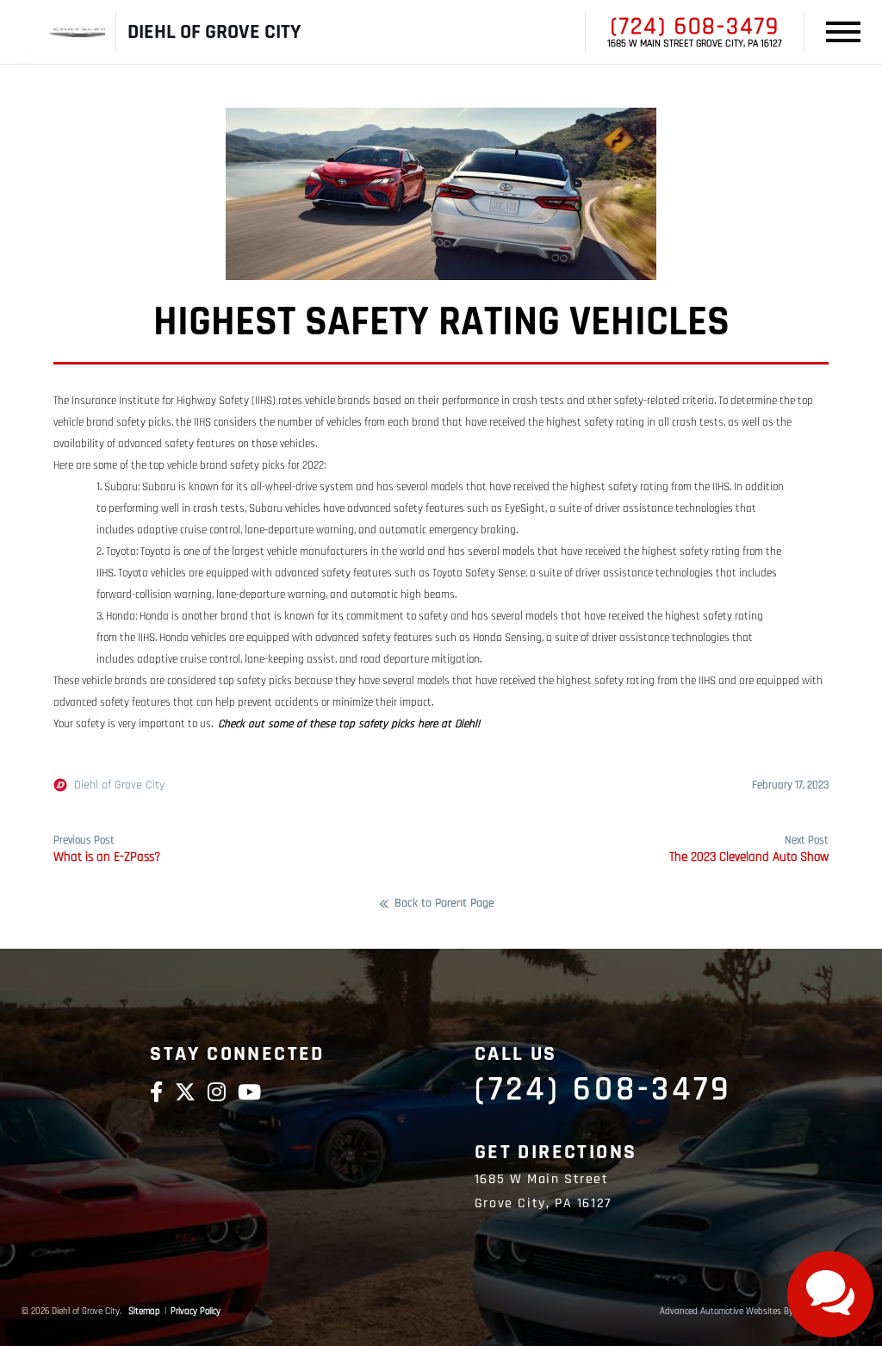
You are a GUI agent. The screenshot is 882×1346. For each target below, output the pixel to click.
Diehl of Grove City (119, 785)
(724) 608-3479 (695, 27)
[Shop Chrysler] (63, 32)
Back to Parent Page (444, 904)
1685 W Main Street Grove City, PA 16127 (694, 44)
